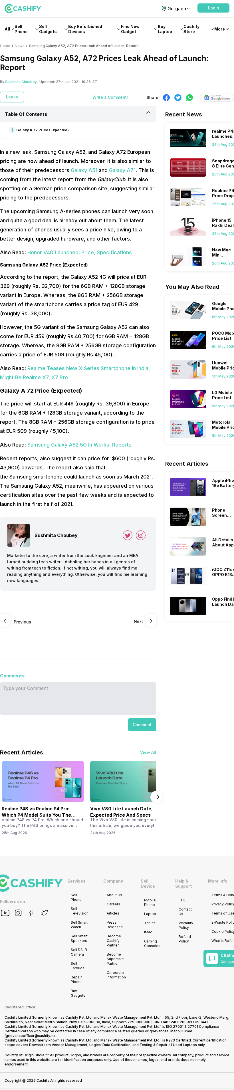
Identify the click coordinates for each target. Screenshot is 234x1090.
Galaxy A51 (84, 170)
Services (76, 881)
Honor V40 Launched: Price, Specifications (79, 252)
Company (113, 881)
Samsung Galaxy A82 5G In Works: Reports (79, 445)
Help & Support (183, 884)
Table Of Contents (26, 114)
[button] (213, 8)
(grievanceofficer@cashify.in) (30, 1036)
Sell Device (148, 884)
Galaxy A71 (122, 170)
